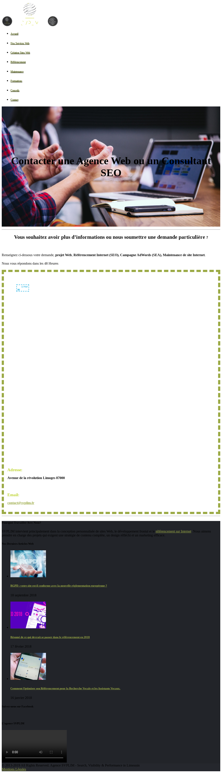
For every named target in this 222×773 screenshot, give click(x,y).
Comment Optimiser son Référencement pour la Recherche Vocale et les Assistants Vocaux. (65, 688)
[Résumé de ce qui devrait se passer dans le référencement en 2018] (28, 627)
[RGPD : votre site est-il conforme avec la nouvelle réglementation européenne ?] (28, 576)
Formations (16, 80)
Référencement (18, 61)
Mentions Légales (14, 769)
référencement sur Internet (173, 531)
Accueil (14, 33)
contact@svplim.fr (20, 503)
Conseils (14, 90)
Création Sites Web (20, 52)
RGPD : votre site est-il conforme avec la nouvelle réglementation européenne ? (58, 585)
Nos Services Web (19, 43)
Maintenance (16, 71)
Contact (14, 99)
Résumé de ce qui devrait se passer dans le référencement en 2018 (50, 637)
